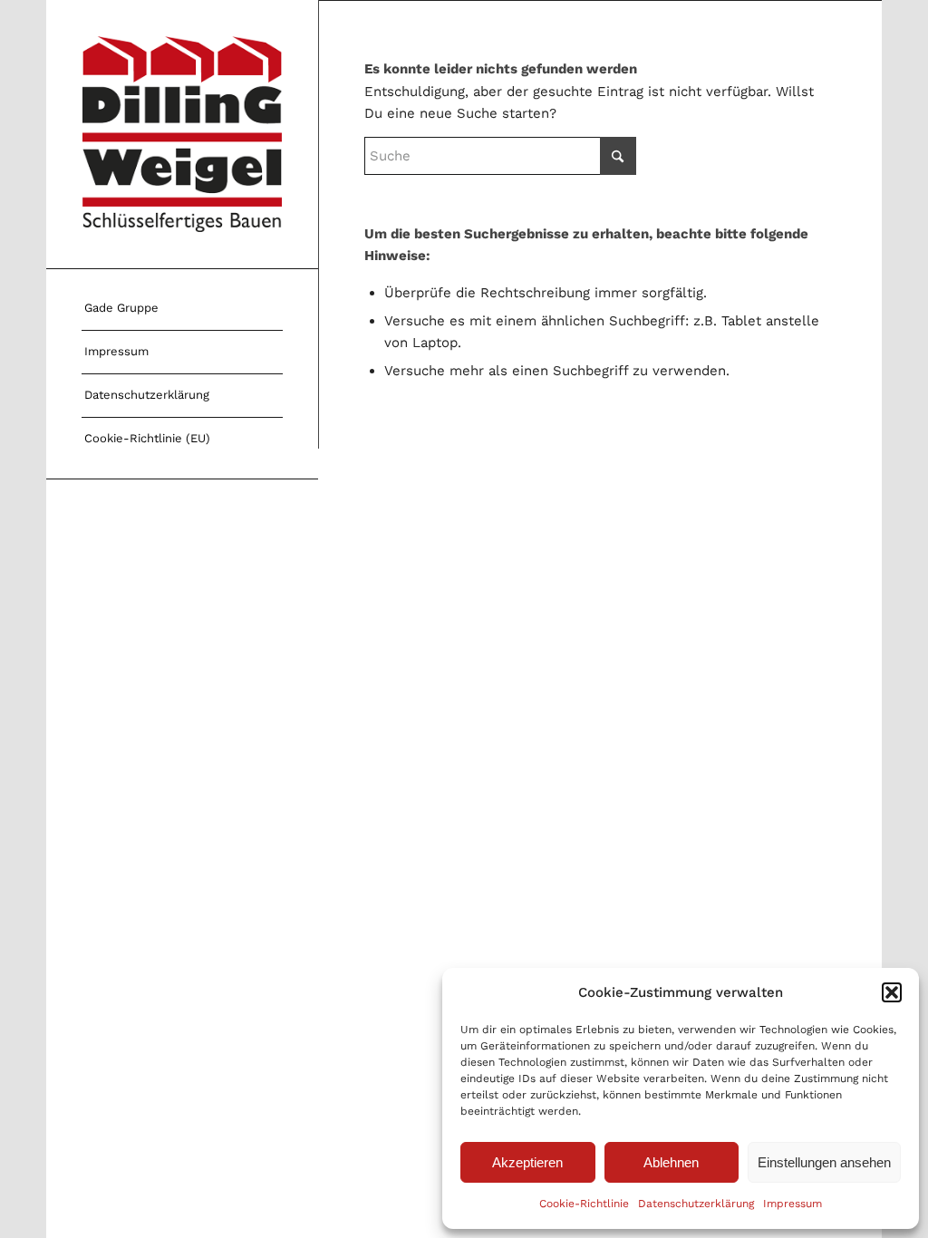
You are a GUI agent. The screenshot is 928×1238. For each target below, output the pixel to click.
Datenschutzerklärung (696, 1203)
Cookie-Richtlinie (584, 1203)
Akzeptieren (527, 1162)
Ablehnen (671, 1162)
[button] (892, 992)
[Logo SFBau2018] (182, 134)
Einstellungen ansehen (824, 1162)
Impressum (792, 1203)
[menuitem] (182, 309)
